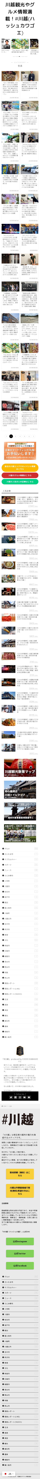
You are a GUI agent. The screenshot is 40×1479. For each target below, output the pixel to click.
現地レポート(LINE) (21, 989)
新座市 (21, 946)
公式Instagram (20, 1241)
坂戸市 (21, 897)
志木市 (21, 924)
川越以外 (21, 919)
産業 (21, 1005)
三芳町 (21, 881)
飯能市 (21, 1032)
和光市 (21, 892)
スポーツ (21, 865)
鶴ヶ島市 (21, 1037)
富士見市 (21, 908)
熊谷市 (21, 967)
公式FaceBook (20, 1265)
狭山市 (21, 978)
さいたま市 (21, 854)
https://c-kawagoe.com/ (22, 1091)
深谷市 (21, 962)
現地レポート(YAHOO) (21, 994)
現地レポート (21, 983)
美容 (21, 1010)
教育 (21, 935)
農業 (21, 1026)
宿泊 (21, 902)
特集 (21, 972)
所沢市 (21, 929)
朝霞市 (21, 956)
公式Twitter (20, 1253)
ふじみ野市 (21, 876)
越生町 (21, 1021)
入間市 (21, 886)
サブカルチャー (21, 859)
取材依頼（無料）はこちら (20, 1174)
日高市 (21, 951)
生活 (21, 999)
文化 (21, 940)
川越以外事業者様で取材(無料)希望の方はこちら (20, 1190)
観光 (21, 1016)
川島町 (21, 913)
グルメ (21, 849)
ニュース (21, 870)
